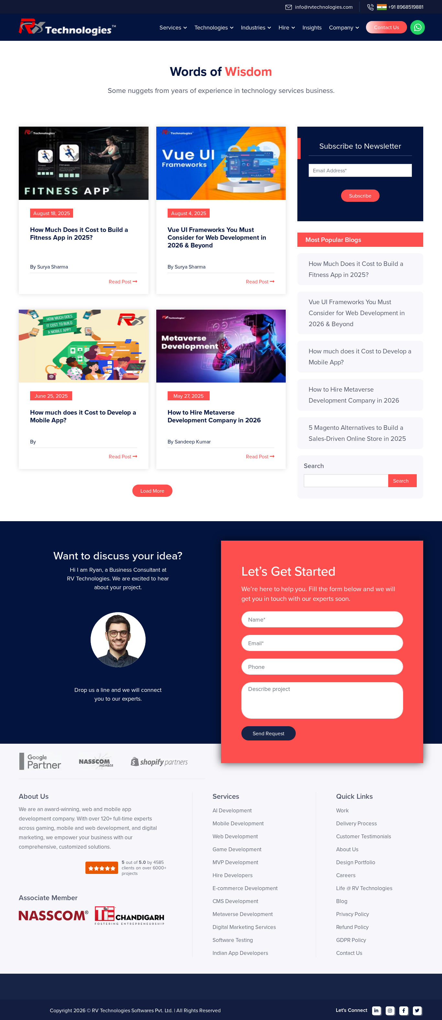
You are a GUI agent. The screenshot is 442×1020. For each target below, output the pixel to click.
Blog (342, 901)
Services (170, 27)
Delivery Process (356, 823)
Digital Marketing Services (244, 927)
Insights (312, 27)
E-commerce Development (245, 888)
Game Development (237, 849)
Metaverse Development (243, 914)
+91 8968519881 (405, 6)
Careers (346, 875)
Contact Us (386, 27)
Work (342, 810)
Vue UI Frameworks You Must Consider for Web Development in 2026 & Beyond (217, 237)
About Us (347, 849)
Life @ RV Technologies (364, 888)
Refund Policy (352, 927)
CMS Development (235, 901)
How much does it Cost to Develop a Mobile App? (83, 416)
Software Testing (233, 940)
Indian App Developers (240, 953)
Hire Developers (233, 875)
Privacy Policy (352, 914)
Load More (152, 490)
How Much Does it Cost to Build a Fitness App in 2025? (79, 233)
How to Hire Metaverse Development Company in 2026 (214, 416)
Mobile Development (238, 823)
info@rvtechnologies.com (324, 6)
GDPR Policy (351, 940)
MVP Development (235, 862)
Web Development (235, 836)
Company (341, 27)
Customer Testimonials (363, 836)
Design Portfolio (355, 862)
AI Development (232, 810)
